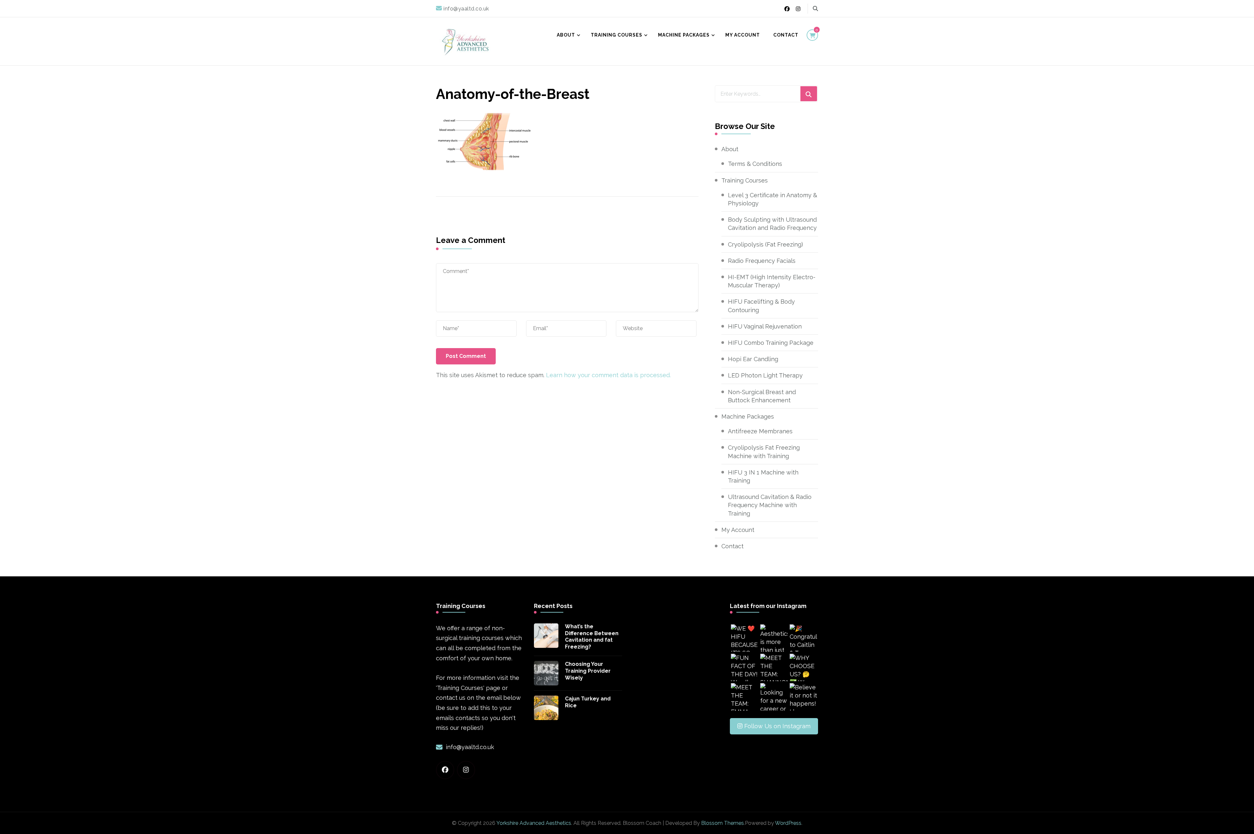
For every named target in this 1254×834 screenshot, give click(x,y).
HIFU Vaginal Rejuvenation (765, 326)
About (566, 35)
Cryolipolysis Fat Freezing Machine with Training (764, 451)
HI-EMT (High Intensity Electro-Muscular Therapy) (771, 281)
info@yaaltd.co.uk (470, 747)
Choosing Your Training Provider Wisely (588, 671)
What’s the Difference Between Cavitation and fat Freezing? (592, 636)
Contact (785, 35)
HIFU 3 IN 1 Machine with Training (763, 476)
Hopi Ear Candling (753, 359)
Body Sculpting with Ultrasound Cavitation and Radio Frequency (772, 223)
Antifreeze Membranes (760, 431)
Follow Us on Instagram (777, 726)
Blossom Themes (722, 823)
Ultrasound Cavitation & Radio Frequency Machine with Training (770, 505)
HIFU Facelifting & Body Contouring (761, 305)
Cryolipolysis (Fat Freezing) (765, 244)
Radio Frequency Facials (762, 260)
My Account (742, 35)
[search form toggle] (815, 8)
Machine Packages (684, 35)
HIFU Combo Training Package (770, 342)
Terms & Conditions (755, 163)
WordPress (788, 823)
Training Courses (616, 35)
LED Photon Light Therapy (765, 375)
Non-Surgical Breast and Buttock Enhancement (762, 396)
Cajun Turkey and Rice (588, 702)
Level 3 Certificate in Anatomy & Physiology (772, 199)
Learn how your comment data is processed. (608, 375)
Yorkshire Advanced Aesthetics (533, 823)
